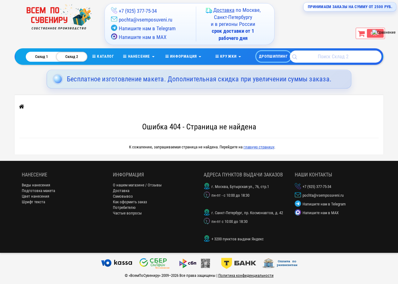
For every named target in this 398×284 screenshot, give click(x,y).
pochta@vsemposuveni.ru (145, 20)
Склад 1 (41, 57)
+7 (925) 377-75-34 (138, 11)
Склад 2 (71, 57)
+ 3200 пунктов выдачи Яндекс (237, 239)
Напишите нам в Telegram (147, 28)
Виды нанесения (36, 185)
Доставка (121, 190)
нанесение (139, 56)
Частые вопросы (127, 213)
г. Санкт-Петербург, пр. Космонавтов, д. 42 (247, 212)
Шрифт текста (33, 202)
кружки (228, 56)
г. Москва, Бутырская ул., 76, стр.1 (240, 186)
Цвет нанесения (35, 196)
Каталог (109, 56)
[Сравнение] (384, 32)
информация (183, 56)
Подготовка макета (38, 190)
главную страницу (258, 147)
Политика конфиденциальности (246, 275)
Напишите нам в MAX (142, 37)
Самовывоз (123, 196)
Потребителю (124, 207)
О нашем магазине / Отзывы (137, 185)
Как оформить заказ (130, 202)
